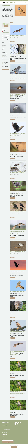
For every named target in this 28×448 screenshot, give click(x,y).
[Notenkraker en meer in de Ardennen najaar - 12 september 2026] (18, 49)
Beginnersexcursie (18, 393)
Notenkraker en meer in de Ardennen (17, 35)
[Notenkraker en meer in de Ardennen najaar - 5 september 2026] (18, 30)
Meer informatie (13, 41)
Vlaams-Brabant (5, 55)
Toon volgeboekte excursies (5, 30)
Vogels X (12, 22)
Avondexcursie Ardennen (15, 192)
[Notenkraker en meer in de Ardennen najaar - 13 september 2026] (18, 108)
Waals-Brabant (5, 56)
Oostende (12, 96)
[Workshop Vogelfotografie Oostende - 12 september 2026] (18, 69)
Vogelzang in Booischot (15, 391)
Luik (3, 49)
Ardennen (4, 45)
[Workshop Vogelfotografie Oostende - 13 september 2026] (18, 88)
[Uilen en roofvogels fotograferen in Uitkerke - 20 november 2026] (18, 225)
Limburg (4, 48)
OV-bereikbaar (5, 63)
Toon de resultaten (14, 446)
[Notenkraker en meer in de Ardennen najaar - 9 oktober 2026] (18, 127)
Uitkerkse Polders (13, 294)
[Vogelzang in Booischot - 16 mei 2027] (18, 405)
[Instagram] (25, 0)
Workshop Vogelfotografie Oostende (17, 74)
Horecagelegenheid (5, 66)
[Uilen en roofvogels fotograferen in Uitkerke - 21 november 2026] (18, 265)
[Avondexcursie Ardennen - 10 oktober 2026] (18, 186)
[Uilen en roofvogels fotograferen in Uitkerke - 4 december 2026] (18, 325)
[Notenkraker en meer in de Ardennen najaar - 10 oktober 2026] (18, 167)
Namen (4, 52)
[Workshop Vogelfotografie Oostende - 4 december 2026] (18, 306)
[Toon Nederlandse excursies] (5, 31)
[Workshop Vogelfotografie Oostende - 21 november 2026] (18, 246)
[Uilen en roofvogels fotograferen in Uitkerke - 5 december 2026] (18, 346)
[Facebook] (23, 0)
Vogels (15, 37)
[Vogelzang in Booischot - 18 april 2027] (18, 385)
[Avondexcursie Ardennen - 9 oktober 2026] (18, 147)
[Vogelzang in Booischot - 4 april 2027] (18, 366)
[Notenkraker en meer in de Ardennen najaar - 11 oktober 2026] (18, 206)
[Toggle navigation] (25, 2)
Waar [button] (3, 42)
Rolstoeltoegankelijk (5, 62)
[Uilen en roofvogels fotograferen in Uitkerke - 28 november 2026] (18, 285)
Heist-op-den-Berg (13, 393)
